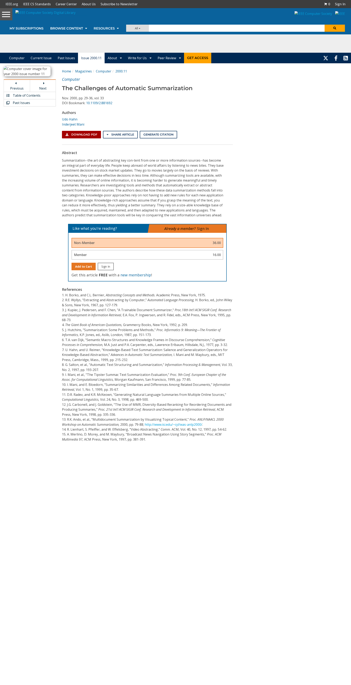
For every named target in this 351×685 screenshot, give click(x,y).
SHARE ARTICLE (122, 134)
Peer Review (167, 58)
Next (43, 88)
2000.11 (121, 71)
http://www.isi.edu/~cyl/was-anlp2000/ (173, 424)
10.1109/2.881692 (99, 103)
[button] (327, 4)
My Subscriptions (26, 28)
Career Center (66, 4)
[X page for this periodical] (325, 58)
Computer (17, 58)
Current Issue (41, 58)
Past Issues (66, 58)
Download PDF (83, 134)
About (113, 58)
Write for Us (137, 58)
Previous (17, 88)
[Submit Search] (335, 28)
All (137, 28)
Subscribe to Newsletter (119, 4)
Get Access (197, 58)
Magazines (83, 71)
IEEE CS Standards (37, 4)
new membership (135, 274)
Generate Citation (158, 134)
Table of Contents (26, 95)
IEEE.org (11, 4)
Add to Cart (83, 266)
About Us (89, 4)
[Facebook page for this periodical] (336, 58)
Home (66, 71)
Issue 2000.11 (91, 58)
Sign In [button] (340, 4)
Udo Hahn (69, 119)
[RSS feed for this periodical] (345, 58)
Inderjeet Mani (73, 124)
